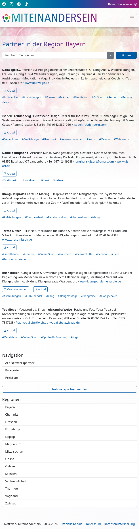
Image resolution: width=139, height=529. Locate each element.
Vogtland (11, 496)
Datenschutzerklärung (119, 524)
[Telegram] (19, 4)
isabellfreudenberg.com (90, 125)
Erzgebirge (12, 429)
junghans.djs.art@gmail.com (94, 161)
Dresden (11, 422)
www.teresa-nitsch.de (17, 239)
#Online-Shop (46, 254)
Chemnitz (11, 414)
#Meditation (80, 97)
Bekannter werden (121, 4)
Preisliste (11, 378)
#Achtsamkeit (10, 97)
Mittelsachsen (14, 452)
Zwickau (10, 503)
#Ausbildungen (31, 97)
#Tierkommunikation (14, 259)
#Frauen (50, 97)
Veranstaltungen (17, 289)
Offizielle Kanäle (71, 524)
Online (9, 459)
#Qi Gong (97, 97)
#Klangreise (88, 296)
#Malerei (104, 139)
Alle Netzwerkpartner (20, 363)
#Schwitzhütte (83, 254)
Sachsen (11, 474)
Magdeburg (13, 444)
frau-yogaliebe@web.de (32, 323)
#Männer (64, 97)
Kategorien (12, 370)
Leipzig (10, 437)
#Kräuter (28, 254)
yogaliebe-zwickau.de (65, 323)
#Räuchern (64, 254)
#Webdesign (121, 139)
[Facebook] (4, 4)
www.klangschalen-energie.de (100, 281)
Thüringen (12, 489)
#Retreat (112, 97)
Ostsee (10, 466)
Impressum (93, 524)
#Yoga (6, 102)
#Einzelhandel (11, 254)
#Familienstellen (57, 217)
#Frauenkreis (10, 139)
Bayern (10, 407)
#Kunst (91, 139)
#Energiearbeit (34, 217)
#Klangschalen (108, 296)
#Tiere (115, 254)
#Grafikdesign (30, 139)
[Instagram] (11, 4)
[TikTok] (26, 4)
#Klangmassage (67, 296)
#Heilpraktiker (78, 217)
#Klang (95, 217)
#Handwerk (49, 139)
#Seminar (127, 97)
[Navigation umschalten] (132, 17)
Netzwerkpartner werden (69, 389)
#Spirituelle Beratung (54, 337)
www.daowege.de (37, 83)
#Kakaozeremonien (71, 139)
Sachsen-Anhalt (15, 481)
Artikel (11, 90)
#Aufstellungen (11, 217)
